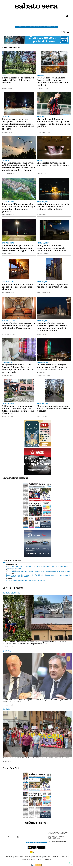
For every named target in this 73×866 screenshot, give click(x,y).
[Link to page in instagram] (18, 836)
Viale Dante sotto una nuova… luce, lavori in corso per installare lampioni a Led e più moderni (52, 81)
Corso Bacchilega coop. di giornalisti (58, 832)
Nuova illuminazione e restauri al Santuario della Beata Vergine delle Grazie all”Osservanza (19, 325)
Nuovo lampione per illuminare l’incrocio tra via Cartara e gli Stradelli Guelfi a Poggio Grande (18, 248)
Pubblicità (64, 856)
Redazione (9, 856)
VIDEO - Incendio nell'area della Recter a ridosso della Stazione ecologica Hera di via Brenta (38, 572)
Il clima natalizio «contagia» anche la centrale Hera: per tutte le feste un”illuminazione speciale (53, 368)
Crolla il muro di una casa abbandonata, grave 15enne (25, 580)
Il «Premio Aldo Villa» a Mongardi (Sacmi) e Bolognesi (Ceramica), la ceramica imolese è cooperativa (37, 701)
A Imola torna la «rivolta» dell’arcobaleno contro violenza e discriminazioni (36, 758)
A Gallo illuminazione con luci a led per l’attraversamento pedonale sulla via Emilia (53, 206)
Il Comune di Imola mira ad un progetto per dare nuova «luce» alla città (17, 287)
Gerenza (56, 856)
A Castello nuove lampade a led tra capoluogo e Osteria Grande (52, 285)
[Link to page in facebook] (9, 836)
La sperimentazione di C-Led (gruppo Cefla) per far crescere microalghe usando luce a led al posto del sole (18, 368)
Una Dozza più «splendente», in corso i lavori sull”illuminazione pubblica (53, 408)
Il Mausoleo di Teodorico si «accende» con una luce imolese (53, 164)
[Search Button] (64, 15)
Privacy (27, 856)
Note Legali (47, 856)
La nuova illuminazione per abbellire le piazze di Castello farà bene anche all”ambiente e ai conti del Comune (53, 327)
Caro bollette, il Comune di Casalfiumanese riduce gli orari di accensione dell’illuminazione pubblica (53, 123)
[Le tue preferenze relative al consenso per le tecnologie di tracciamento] (70, 863)
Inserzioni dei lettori (29, 859)
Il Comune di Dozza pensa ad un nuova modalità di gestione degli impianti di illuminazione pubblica (18, 208)
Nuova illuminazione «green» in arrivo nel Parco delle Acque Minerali (18, 80)
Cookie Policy (36, 856)
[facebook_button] (61, 32)
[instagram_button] (64, 32)
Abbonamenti (18, 856)
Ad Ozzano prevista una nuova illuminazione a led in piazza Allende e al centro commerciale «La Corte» (18, 410)
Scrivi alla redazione (44, 859)
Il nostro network (38, 853)
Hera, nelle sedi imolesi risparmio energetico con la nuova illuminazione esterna (51, 248)
